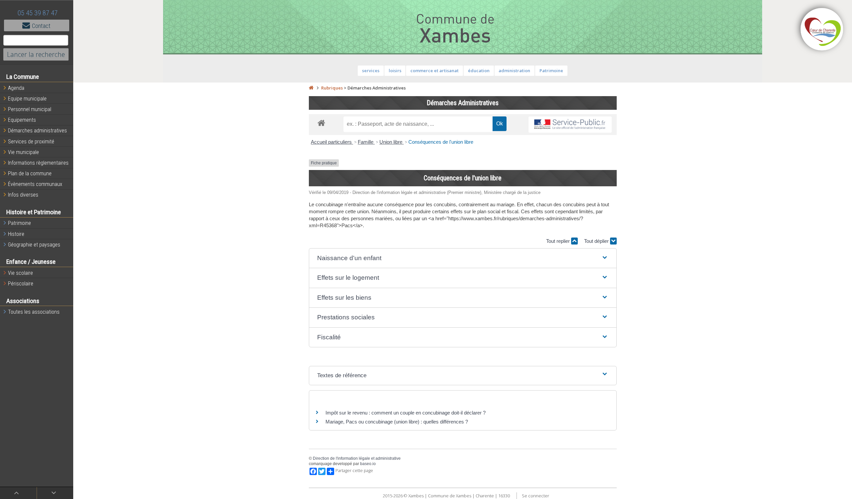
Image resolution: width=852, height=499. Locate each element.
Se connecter (535, 496)
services (370, 71)
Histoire (16, 234)
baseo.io (368, 463)
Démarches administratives (37, 130)
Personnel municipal (29, 109)
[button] (462, 258)
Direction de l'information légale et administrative (357, 458)
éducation (479, 71)
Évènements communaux (35, 184)
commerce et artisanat (434, 71)
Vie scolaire (20, 273)
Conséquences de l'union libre (440, 142)
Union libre (391, 142)
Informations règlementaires (38, 163)
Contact (41, 26)
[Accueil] (311, 88)
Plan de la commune (30, 173)
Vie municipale (23, 152)
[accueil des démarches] (321, 122)
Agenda (16, 88)
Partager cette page (354, 470)
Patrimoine (19, 223)
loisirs (395, 71)
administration (514, 71)
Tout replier (558, 241)
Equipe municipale (27, 98)
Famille (366, 142)
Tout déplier (597, 241)
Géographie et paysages (34, 245)
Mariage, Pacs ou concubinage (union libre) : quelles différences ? (396, 421)
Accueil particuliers (332, 142)
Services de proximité (31, 141)
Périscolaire (20, 283)
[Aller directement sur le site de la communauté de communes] (822, 30)
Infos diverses (23, 195)
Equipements (22, 120)
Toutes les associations (34, 312)
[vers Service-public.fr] (570, 124)
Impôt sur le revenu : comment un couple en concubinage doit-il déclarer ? (405, 413)
